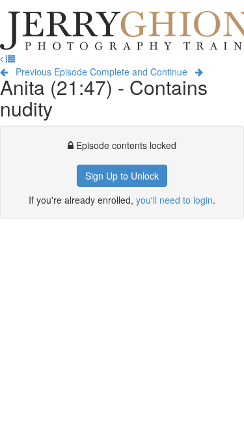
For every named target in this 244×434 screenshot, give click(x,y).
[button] (3, 58)
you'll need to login (174, 199)
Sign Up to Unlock (122, 175)
